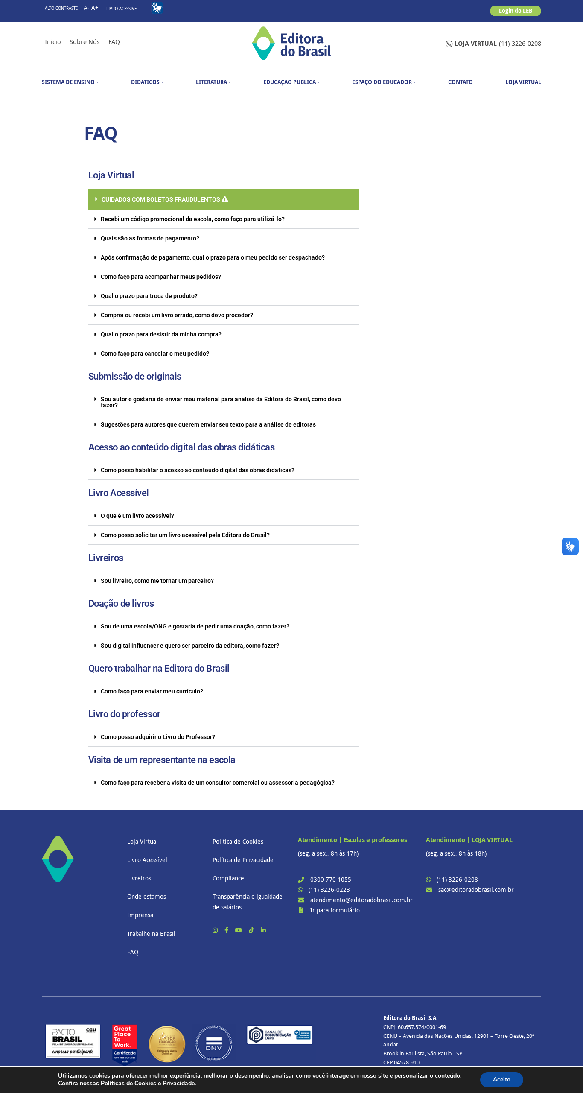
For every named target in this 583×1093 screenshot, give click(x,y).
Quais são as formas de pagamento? (150, 238)
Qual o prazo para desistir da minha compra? (161, 334)
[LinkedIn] (263, 930)
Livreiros (139, 878)
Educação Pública (289, 82)
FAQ (114, 41)
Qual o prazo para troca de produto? (149, 295)
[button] (223, 199)
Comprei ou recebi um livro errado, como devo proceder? (177, 315)
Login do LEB (515, 11)
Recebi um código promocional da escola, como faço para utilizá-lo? (193, 219)
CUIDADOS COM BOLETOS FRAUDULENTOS (162, 199)
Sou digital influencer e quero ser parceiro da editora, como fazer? (190, 645)
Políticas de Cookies (128, 1083)
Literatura (211, 82)
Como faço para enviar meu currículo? (152, 691)
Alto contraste (61, 8)
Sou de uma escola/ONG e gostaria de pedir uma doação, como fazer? (195, 626)
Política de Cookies (238, 841)
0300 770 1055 (330, 879)
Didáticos (145, 82)
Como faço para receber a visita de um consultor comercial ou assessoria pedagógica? (218, 782)
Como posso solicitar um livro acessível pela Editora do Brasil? (185, 535)
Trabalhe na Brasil (151, 933)
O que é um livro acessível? (137, 515)
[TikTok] (252, 930)
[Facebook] (227, 930)
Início (53, 41)
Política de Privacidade (243, 860)
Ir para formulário (335, 910)
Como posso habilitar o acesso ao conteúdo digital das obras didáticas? (197, 470)
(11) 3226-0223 (329, 890)
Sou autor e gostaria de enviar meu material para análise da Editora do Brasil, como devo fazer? (221, 402)
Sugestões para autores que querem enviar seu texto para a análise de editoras (208, 424)
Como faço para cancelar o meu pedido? (155, 353)
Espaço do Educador (382, 82)
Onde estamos (146, 896)
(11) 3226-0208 (498, 43)
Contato (460, 82)
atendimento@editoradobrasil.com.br (361, 900)
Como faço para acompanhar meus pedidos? (161, 276)
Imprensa (140, 915)
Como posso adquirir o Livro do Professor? (158, 737)
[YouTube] (239, 930)
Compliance (228, 878)
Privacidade (179, 1083)
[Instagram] (216, 930)
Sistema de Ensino (68, 82)
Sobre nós (85, 41)
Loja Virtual (523, 82)
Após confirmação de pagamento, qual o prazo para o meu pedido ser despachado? (213, 257)
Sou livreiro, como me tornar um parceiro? (157, 580)
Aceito (501, 1079)
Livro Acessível (122, 9)
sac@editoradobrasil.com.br (476, 890)
